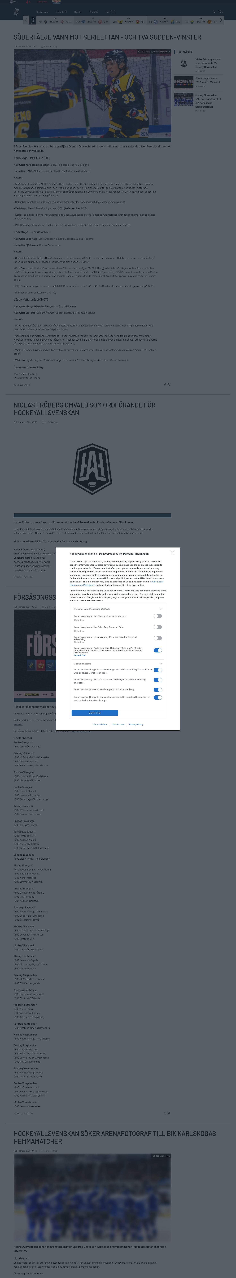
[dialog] (118, 639)
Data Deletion (100, 724)
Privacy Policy (136, 724)
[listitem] (118, 609)
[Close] (173, 554)
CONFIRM (95, 713)
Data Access (118, 724)
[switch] (158, 616)
